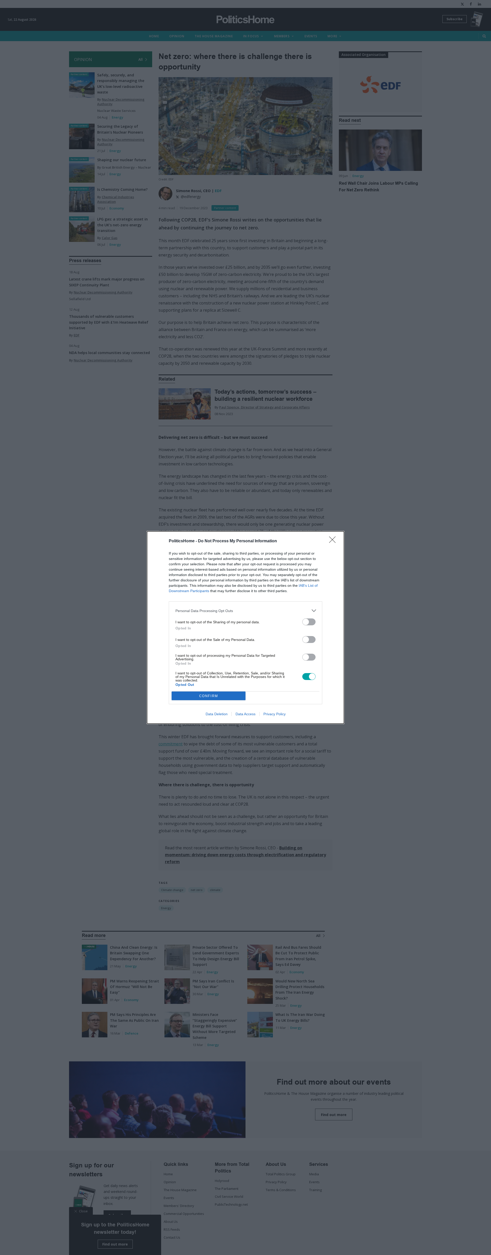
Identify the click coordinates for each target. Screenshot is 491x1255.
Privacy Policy (274, 714)
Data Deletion (217, 714)
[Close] (334, 541)
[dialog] (245, 627)
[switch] (309, 621)
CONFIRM (208, 696)
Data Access (245, 714)
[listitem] (245, 610)
